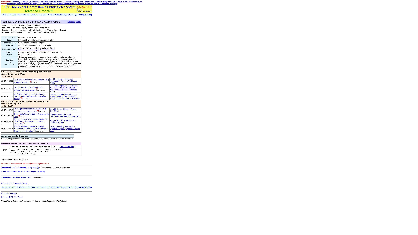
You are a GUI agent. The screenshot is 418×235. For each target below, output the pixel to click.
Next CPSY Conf (38, 15)
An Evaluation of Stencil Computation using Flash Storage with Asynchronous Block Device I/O (30, 121)
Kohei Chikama (71, 86)
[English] (88, 15)
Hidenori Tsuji (55, 94)
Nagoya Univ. (55, 98)
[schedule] (71, 22)
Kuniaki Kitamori (56, 109)
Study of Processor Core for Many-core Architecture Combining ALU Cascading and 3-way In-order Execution (31, 129)
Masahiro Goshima (69, 98)
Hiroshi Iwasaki (56, 88)
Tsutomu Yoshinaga (69, 81)
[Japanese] (79, 15)
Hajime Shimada (56, 127)
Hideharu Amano (69, 109)
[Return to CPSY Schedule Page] (14, 183)
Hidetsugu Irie (55, 81)
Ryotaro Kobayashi (57, 129)
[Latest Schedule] (67, 147)
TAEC (78, 116)
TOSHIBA (54, 116)
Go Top (4, 15)
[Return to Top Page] (9, 193)
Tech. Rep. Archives (84, 11)
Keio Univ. (54, 111)
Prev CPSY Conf (23, 15)
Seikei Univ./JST (56, 122)
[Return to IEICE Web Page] (11, 197)
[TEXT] (70, 15)
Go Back (12, 15)
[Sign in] (80, 9)
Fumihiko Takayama (69, 94)
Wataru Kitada (55, 96)
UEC (52, 83)
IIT (63, 96)
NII (79, 98)
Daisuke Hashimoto (67, 116)
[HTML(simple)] (60, 15)
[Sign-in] (31, 82)
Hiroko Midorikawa (68, 121)
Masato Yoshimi (67, 79)
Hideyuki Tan (55, 121)
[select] (78, 22)
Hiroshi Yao (67, 114)
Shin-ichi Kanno (56, 114)
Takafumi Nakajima (57, 86)
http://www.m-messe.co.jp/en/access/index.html (36, 50)
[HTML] (50, 15)
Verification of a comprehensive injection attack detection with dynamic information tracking (30, 96)
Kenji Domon (55, 79)
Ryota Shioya (70, 96)
